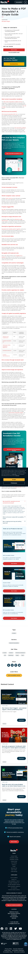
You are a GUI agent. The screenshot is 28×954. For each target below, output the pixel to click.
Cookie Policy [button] (14, 474)
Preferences (14, 483)
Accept (14, 479)
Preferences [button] (17, 475)
